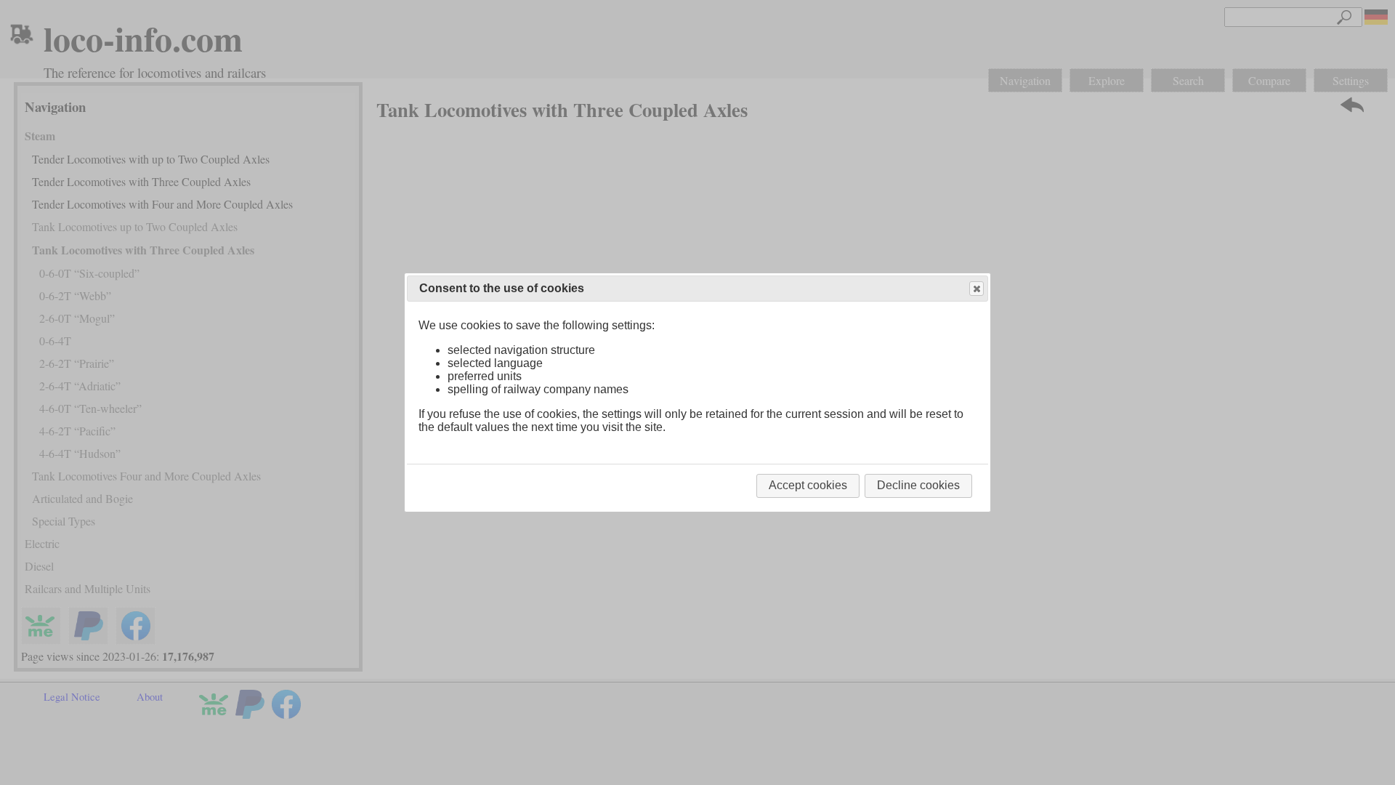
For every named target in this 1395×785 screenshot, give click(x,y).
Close (976, 288)
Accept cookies (808, 485)
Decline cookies (918, 485)
